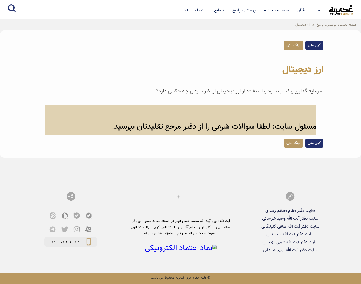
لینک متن (293, 45)
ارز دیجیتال (302, 25)
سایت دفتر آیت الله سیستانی (290, 234)
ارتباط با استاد (195, 10)
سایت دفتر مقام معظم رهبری (290, 210)
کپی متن (314, 45)
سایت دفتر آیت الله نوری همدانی (290, 250)
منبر (316, 10)
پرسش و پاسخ (244, 10)
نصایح (219, 10)
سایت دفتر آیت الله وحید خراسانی (290, 218)
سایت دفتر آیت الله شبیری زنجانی (290, 242)
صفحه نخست (348, 25)
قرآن (301, 10)
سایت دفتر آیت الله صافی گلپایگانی (290, 226)
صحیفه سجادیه (276, 10)
